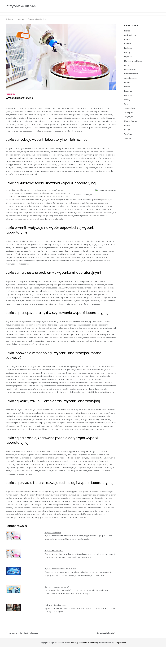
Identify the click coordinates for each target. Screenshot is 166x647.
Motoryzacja (129, 69)
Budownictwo (130, 35)
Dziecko (127, 43)
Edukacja (128, 48)
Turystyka (128, 116)
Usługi (127, 129)
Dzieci (127, 39)
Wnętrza (128, 134)
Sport (126, 104)
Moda (126, 65)
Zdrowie (127, 138)
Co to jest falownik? (106, 633)
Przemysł (10, 94)
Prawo (127, 86)
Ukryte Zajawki (130, 121)
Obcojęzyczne (130, 78)
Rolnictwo (128, 95)
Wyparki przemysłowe (54, 551)
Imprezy (127, 56)
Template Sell (120, 642)
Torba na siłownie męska (55, 605)
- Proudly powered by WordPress (83, 642)
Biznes (127, 31)
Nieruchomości (131, 73)
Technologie (129, 108)
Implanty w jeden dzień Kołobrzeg (23, 633)
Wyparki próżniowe (53, 532)
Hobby (127, 52)
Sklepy (127, 99)
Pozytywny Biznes (21, 6)
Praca (127, 82)
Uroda (127, 125)
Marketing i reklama (133, 61)
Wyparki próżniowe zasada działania (60, 569)
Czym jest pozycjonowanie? (57, 587)
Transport (128, 112)
